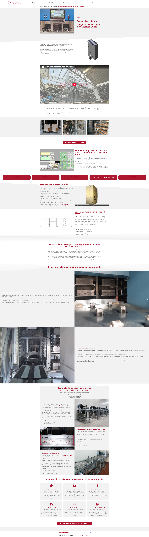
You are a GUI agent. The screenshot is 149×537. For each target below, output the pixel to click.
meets (64, 2)
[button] (76, 299)
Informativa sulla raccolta (63, 532)
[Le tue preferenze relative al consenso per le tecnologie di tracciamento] (2, 535)
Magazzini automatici (52, 6)
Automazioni (50, 2)
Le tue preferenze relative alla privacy (79, 532)
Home (41, 6)
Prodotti (34, 2)
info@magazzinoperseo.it (69, 535)
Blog (104, 2)
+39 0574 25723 (78, 535)
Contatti (118, 2)
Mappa (77, 2)
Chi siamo (91, 2)
